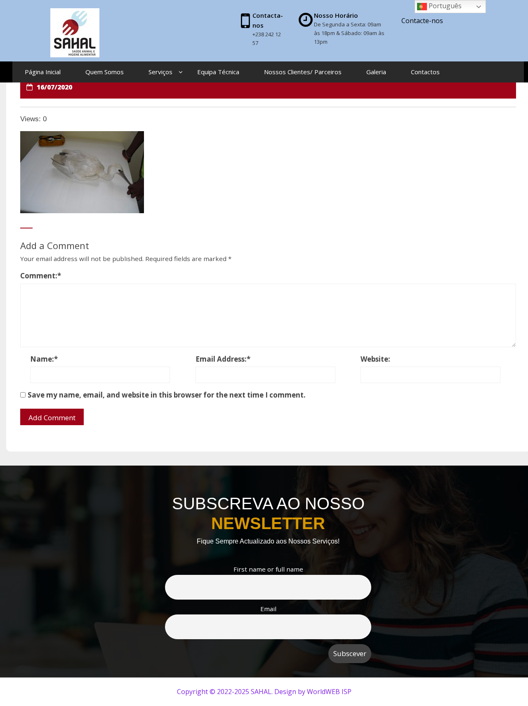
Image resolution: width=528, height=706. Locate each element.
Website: (375, 359)
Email (268, 609)
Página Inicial (43, 72)
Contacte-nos (422, 20)
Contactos (425, 72)
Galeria (376, 72)
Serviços (160, 72)
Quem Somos (104, 72)
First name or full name (268, 569)
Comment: (40, 275)
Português (444, 5)
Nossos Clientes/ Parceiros (303, 72)
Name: (44, 359)
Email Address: (223, 359)
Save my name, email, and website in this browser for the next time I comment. (167, 395)
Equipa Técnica (218, 72)
